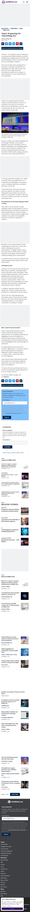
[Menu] (27, 2)
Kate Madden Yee (7, 596)
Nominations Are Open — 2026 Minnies (9, 475)
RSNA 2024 (6, 30)
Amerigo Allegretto (6, 39)
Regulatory (4, 518)
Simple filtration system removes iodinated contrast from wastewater (10, 493)
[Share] (6, 43)
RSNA (21, 28)
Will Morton (6, 705)
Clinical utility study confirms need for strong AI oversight (10, 661)
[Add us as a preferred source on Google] (21, 43)
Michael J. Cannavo (8, 761)
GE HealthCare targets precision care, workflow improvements (8, 769)
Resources (5, 28)
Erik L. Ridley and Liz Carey (10, 654)
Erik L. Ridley (6, 586)
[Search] (23, 2)
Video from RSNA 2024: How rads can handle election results (9, 725)
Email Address (7, 400)
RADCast (6, 377)
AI (1, 528)
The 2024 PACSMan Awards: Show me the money (9, 758)
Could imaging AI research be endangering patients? (9, 530)
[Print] (2, 43)
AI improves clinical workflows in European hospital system (10, 510)
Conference (14, 28)
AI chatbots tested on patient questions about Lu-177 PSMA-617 (10, 701)
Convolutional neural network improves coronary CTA (10, 593)
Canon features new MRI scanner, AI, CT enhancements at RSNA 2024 (10, 483)
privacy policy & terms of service (13, 413)
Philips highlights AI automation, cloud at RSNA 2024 (9, 650)
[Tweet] (13, 43)
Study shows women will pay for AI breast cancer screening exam (10, 783)
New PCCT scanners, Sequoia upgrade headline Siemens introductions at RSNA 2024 (9, 465)
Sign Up (6, 417)
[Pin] (17, 43)
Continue (7, 447)
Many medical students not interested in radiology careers (9, 713)
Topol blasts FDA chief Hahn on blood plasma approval (10, 520)
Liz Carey (5, 664)
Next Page (15, 794)
